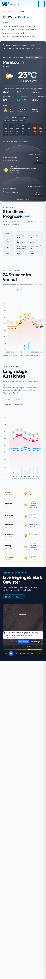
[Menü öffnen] (41, 4)
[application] (23, 324)
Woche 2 (18, 399)
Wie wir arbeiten (9, 393)
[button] (8, 243)
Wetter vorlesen (34, 57)
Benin (12, 11)
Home (4, 11)
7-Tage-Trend (10, 117)
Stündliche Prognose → (14, 120)
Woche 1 (8, 399)
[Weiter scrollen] (40, 245)
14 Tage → (23, 117)
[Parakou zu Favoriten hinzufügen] (23, 62)
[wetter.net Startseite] (11, 4)
